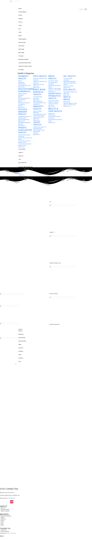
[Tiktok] (8, 501)
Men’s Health (21, 49)
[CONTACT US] (46, 530)
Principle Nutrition (22, 11)
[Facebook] (1, 501)
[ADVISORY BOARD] (46, 509)
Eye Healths (21, 69)
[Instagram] (5, 501)
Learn (19, 159)
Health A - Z (52, 232)
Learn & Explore (21, 149)
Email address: (3, 533)
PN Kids (20, 15)
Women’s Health (21, 42)
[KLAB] (46, 523)
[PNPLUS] (46, 520)
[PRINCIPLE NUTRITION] (46, 516)
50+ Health (20, 56)
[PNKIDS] (46, 517)
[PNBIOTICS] (46, 519)
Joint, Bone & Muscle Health (24, 62)
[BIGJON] (46, 525)
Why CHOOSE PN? (22, 162)
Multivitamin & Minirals (23, 59)
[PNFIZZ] (46, 522)
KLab (19, 28)
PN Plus (20, 22)
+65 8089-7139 (11, 498)
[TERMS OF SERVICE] (46, 511)
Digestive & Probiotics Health (24, 66)
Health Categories (22, 39)
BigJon (20, 35)
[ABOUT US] (46, 508)
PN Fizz (20, 25)
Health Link (20, 156)
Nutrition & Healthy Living (55, 263)
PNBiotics (20, 18)
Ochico (19, 32)
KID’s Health (21, 45)
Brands (20, 8)
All (50, 201)
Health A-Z (20, 152)
